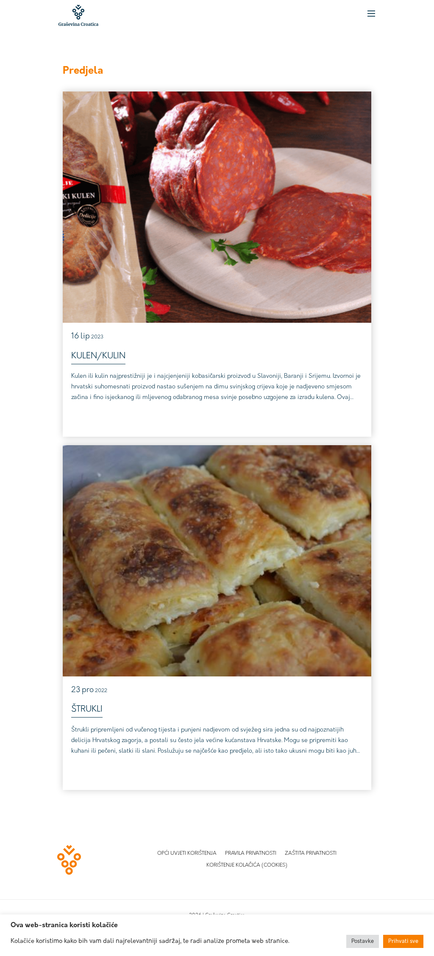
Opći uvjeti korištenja (187, 853)
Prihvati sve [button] (403, 941)
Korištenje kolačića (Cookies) (246, 865)
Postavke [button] (362, 941)
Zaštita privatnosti (311, 853)
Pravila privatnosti (250, 853)
